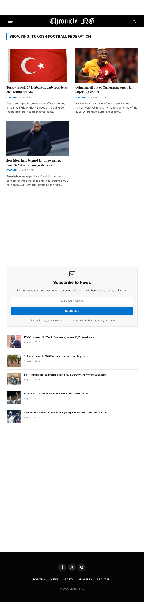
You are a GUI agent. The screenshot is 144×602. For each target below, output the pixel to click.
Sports (68, 579)
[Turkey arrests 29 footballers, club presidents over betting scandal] (37, 65)
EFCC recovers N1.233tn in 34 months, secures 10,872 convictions (59, 337)
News (54, 579)
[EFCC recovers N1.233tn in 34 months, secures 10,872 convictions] (14, 341)
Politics (39, 579)
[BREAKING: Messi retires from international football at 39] (14, 397)
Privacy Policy (96, 320)
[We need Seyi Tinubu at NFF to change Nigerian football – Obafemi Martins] (14, 416)
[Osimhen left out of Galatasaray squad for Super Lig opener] (106, 65)
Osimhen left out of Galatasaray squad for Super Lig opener (104, 89)
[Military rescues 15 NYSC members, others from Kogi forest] (14, 360)
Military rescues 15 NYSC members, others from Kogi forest (56, 356)
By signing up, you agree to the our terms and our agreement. (73, 320)
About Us (104, 579)
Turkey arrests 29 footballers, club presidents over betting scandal (37, 89)
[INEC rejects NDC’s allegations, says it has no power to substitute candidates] (14, 379)
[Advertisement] (72, 232)
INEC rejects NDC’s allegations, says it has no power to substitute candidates (65, 375)
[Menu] (10, 21)
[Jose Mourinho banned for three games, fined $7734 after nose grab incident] (37, 138)
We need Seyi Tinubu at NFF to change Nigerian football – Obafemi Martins (65, 412)
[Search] (134, 21)
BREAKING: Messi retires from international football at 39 (56, 393)
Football (12, 97)
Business (85, 579)
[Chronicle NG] (72, 21)
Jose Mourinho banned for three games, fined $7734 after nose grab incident (33, 162)
